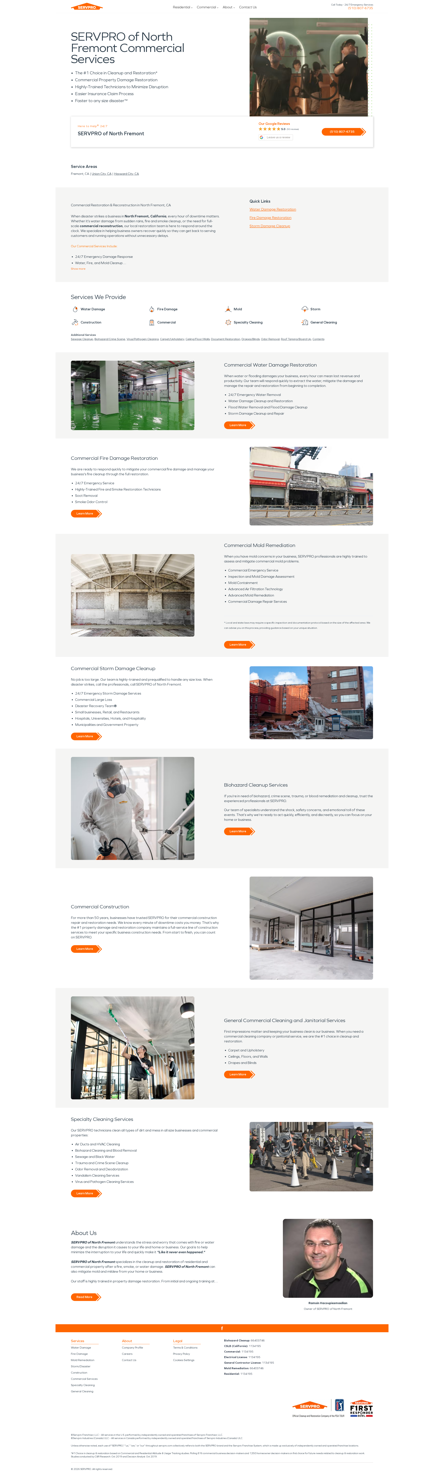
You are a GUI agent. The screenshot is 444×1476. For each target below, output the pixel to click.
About (227, 7)
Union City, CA (102, 174)
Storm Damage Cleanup (270, 226)
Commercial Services (84, 1378)
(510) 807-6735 (360, 8)
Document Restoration (225, 339)
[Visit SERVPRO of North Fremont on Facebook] (222, 1328)
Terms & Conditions (185, 1347)
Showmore (78, 268)
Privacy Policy (181, 1353)
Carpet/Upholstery (172, 339)
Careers (127, 1353)
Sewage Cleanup (82, 339)
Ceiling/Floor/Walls (198, 339)
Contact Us (248, 7)
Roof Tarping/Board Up (296, 339)
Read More (84, 1297)
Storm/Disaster (81, 1366)
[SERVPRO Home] (87, 6)
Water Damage (81, 1347)
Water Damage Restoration (273, 209)
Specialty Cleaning (83, 1385)
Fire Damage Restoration (270, 217)
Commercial (206, 7)
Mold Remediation (82, 1360)
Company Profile (132, 1347)
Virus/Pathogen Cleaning (143, 339)
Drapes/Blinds (251, 339)
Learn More (238, 425)
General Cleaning (82, 1391)
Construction (79, 1372)
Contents (318, 339)
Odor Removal (270, 339)
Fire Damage (79, 1353)
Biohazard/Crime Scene (110, 339)
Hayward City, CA (126, 174)
